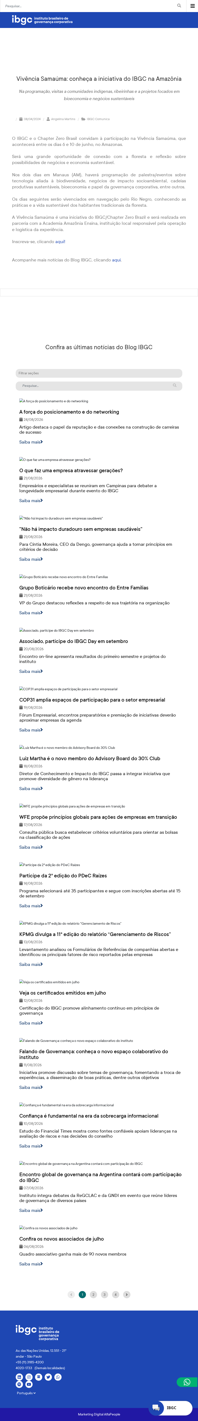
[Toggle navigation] (192, 6)
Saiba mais (29, 442)
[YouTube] (29, 1384)
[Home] (42, 20)
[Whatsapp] (58, 1377)
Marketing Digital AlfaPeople (99, 1414)
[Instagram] (29, 1377)
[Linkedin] (19, 1377)
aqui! (60, 242)
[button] (99, 373)
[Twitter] (48, 1377)
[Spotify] (19, 1384)
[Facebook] (38, 1377)
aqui (116, 260)
